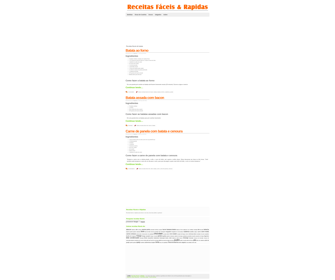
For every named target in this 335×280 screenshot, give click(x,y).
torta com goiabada (163, 242)
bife (199, 229)
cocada (164, 234)
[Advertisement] (167, 31)
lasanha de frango (200, 236)
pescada (164, 240)
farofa (127, 236)
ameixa (139, 229)
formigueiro (133, 236)
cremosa (190, 234)
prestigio (168, 240)
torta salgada (182, 242)
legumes (206, 236)
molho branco (179, 238)
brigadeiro (169, 231)
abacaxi (128, 229)
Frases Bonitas (152, 277)
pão (194, 240)
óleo (195, 242)
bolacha (206, 229)
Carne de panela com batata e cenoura (154, 131)
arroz (156, 229)
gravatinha (189, 236)
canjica (195, 231)
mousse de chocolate (198, 238)
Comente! (130, 125)
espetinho (207, 234)
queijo (171, 92)
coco (167, 234)
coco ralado (173, 234)
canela (192, 231)
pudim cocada (183, 240)
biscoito (201, 229)
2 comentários (131, 168)
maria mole (168, 238)
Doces (150, 15)
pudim (177, 240)
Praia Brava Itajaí (144, 277)
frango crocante (153, 236)
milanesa (174, 238)
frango (139, 236)
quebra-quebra (133, 242)
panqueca (132, 240)
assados (160, 229)
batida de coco (186, 229)
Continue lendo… (134, 87)
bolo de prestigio (154, 231)
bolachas (138, 231)
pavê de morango (154, 240)
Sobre (165, 15)
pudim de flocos (189, 240)
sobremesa (148, 242)
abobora (133, 229)
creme (186, 234)
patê (147, 240)
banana (169, 229)
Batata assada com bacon (145, 98)
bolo (142, 231)
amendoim (152, 229)
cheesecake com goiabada (147, 234)
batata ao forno (160, 92)
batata (155, 92)
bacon (151, 92)
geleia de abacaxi (170, 236)
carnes (128, 234)
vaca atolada (189, 242)
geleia (164, 236)
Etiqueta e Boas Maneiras (133, 277)
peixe (160, 240)
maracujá (162, 238)
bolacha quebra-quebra (131, 231)
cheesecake (139, 234)
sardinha (142, 242)
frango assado (146, 236)
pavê (150, 240)
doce (195, 234)
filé (130, 236)
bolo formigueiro (162, 231)
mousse (191, 238)
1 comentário (131, 92)
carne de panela (164, 168)
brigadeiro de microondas (177, 231)
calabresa (167, 92)
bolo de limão (148, 231)
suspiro (153, 242)
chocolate (158, 234)
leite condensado (132, 238)
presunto (172, 240)
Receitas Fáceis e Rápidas (138, 276)
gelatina (160, 236)
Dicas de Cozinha (140, 15)
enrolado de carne (200, 234)
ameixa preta (146, 229)
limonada (142, 238)
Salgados (158, 15)
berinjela (195, 229)
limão (145, 238)
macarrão (150, 238)
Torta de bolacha (173, 242)
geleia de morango (179, 236)
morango (185, 238)
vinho (193, 242)
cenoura (170, 168)
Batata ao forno (137, 50)
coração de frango (181, 234)
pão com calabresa (201, 240)
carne (158, 168)
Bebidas (130, 15)
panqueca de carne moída (140, 240)
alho (152, 168)
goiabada (185, 236)
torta (157, 242)
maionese (156, 238)
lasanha (194, 236)
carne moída (205, 231)
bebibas (191, 229)
